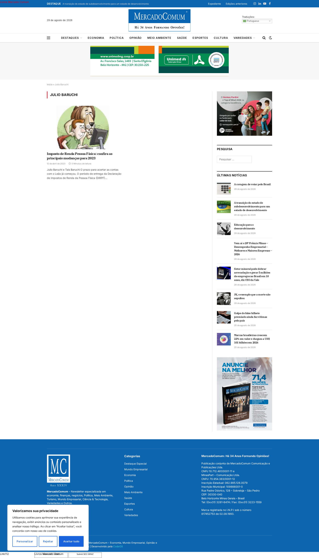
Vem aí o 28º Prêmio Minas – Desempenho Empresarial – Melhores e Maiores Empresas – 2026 (253, 249)
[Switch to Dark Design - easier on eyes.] (270, 38)
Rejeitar (48, 541)
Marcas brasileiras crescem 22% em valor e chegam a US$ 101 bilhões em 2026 (252, 338)
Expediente (214, 3)
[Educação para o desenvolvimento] (224, 228)
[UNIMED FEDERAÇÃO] (159, 61)
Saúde (182, 37)
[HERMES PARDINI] (244, 134)
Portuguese (252, 20)
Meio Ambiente (159, 37)
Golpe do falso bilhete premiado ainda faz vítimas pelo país (250, 316)
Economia (96, 37)
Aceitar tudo (71, 541)
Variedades (243, 37)
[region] (48, 528)
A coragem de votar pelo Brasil (252, 184)
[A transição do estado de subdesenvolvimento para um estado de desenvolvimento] (224, 207)
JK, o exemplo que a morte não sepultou (252, 296)
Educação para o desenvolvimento (244, 226)
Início (49, 84)
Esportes (200, 37)
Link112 (4, 553)
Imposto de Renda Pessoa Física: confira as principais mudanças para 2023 (79, 156)
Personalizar (25, 541)
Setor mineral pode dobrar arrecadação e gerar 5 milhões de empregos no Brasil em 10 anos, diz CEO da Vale (252, 274)
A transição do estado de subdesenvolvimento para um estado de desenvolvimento (106, 3)
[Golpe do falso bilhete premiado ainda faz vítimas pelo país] (224, 317)
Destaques (70, 37)
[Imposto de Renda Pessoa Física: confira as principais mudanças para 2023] (85, 127)
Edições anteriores (236, 3)
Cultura (221, 37)
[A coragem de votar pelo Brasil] (224, 188)
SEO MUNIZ (17, 553)
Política (117, 37)
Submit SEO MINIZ (85, 554)
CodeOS (118, 546)
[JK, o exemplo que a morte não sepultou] (224, 298)
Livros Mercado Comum (14, 2)
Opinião (135, 37)
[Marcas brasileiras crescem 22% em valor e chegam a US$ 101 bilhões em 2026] (224, 339)
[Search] (264, 38)
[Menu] (48, 38)
